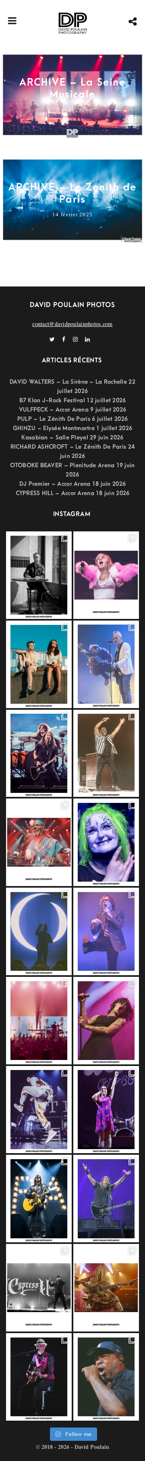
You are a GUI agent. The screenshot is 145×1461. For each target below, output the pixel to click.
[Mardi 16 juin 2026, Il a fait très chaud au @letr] (106, 1287)
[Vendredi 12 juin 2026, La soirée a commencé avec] (39, 1377)
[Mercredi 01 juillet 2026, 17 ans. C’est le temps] (39, 1020)
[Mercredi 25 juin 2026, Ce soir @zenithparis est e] (39, 1198)
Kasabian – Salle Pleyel (54, 437)
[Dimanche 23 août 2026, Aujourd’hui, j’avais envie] (39, 575)
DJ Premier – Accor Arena (55, 484)
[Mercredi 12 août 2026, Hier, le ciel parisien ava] (39, 664)
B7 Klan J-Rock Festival (52, 400)
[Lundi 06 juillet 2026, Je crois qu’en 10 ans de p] (106, 931)
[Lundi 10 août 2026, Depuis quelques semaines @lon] (106, 664)
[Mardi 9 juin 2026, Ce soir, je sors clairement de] (106, 1377)
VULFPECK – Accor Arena (54, 409)
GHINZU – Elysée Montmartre (54, 428)
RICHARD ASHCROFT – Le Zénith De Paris (68, 446)
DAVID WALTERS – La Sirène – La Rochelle (68, 381)
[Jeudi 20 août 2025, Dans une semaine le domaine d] (106, 575)
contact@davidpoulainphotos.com (72, 324)
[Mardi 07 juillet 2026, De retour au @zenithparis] (39, 931)
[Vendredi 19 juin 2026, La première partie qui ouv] (106, 1110)
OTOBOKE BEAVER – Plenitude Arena (62, 465)
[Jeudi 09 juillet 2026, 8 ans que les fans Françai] (106, 753)
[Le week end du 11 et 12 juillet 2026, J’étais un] (106, 842)
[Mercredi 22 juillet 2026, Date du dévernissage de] (39, 842)
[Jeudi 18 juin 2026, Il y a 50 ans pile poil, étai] (39, 1287)
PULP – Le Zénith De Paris (53, 419)
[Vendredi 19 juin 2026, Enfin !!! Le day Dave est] (106, 1198)
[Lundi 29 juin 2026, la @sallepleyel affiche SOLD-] (106, 1020)
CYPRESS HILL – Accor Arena (55, 493)
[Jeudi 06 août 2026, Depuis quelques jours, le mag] (39, 753)
